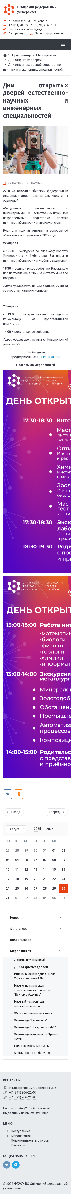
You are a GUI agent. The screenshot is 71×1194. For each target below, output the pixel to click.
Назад (15, 812)
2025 (37, 829)
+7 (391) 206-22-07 (22, 1092)
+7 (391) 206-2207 (20, 25)
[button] (35, 170)
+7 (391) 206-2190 (44, 25)
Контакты (18, 1145)
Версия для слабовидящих (26, 29)
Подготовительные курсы (30, 1140)
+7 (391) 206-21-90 (22, 1097)
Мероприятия (21, 1136)
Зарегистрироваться (49, 33)
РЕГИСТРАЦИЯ (48, 357)
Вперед (54, 812)
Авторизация (17, 33)
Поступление (20, 1131)
